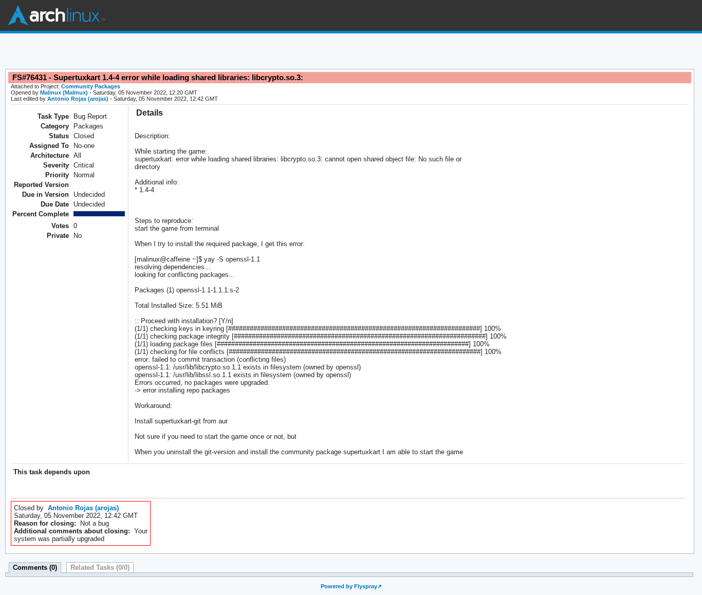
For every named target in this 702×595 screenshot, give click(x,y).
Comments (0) (35, 567)
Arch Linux (56, 15)
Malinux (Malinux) (64, 92)
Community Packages (90, 86)
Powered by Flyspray (349, 586)
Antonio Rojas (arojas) (77, 99)
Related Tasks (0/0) (100, 567)
